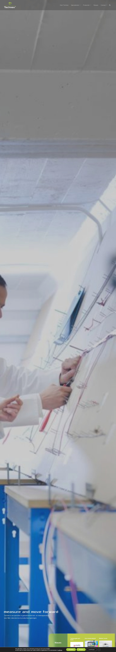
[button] (110, 5)
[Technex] (10, 5)
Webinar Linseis (103, 638)
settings (60, 650)
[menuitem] (64, 5)
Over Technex (64, 5)
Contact (103, 5)
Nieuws (96, 5)
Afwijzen (81, 649)
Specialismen (75, 5)
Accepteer (71, 649)
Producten (86, 5)
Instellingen (92, 649)
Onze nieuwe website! (90, 638)
